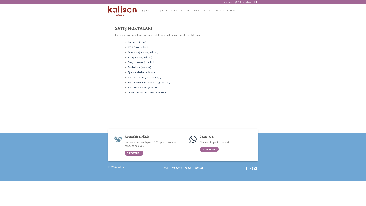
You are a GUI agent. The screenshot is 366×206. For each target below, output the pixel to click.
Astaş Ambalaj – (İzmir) (140, 57)
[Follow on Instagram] (254, 2)
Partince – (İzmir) (137, 42)
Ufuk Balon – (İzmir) (138, 47)
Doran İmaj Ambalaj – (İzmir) (143, 52)
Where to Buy (244, 2)
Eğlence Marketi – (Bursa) (141, 72)
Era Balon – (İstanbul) (139, 67)
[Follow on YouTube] (256, 2)
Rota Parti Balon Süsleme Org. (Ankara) (149, 82)
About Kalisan (216, 11)
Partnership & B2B (172, 11)
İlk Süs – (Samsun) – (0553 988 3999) (147, 92)
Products (151, 11)
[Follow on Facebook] (246, 168)
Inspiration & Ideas (195, 11)
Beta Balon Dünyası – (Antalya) (144, 77)
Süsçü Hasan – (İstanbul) (141, 62)
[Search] (142, 10)
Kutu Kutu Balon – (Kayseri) (142, 87)
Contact (228, 2)
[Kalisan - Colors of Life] (122, 11)
